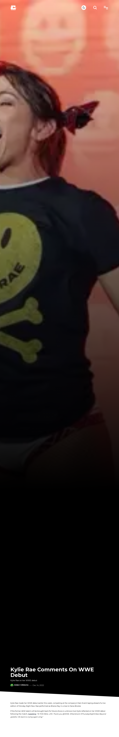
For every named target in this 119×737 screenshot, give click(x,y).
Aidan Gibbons (21, 685)
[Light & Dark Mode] (83, 7)
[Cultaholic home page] (45, 7)
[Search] (95, 8)
